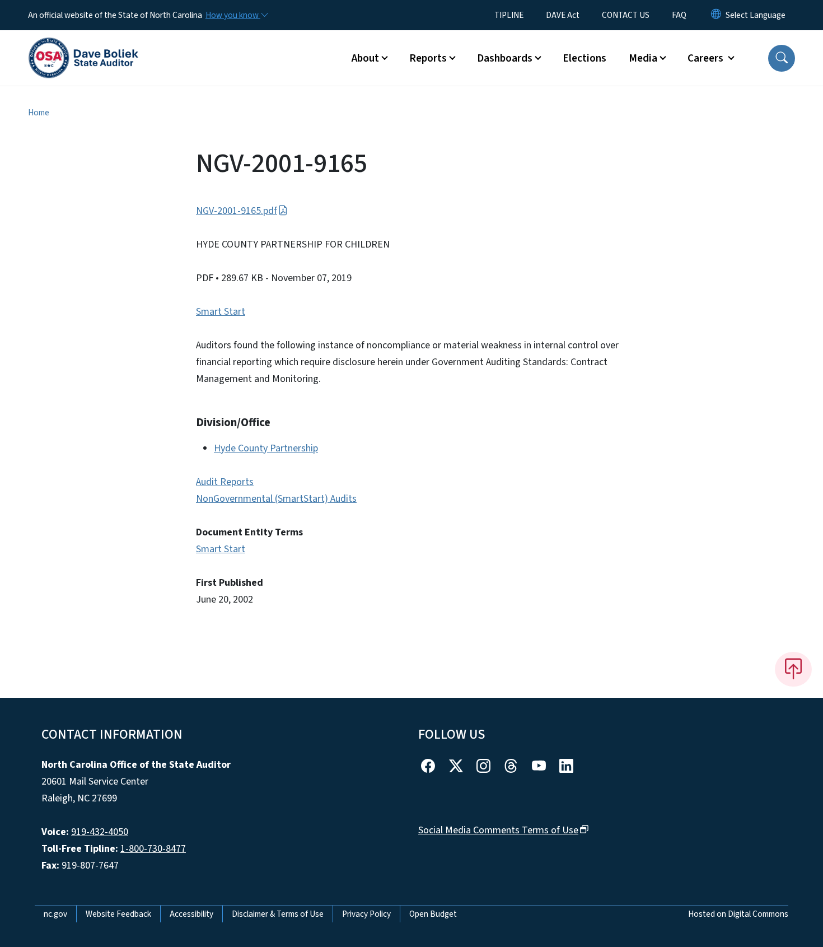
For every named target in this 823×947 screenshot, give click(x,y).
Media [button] (643, 58)
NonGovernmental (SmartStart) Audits (276, 499)
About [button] (365, 58)
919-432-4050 (99, 832)
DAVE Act (562, 15)
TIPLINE (508, 15)
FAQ (679, 15)
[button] (781, 58)
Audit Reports (225, 482)
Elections (584, 58)
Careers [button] (707, 58)
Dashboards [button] (504, 58)
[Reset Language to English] (716, 15)
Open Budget (433, 914)
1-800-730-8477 (153, 849)
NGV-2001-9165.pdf (236, 211)
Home (38, 112)
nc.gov (55, 914)
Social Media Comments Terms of (498, 830)
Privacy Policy (366, 914)
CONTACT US (625, 15)
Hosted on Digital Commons (738, 914)
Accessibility (191, 914)
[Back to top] (793, 669)
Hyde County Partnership (266, 448)
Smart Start (220, 312)
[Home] (83, 45)
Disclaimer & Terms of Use (278, 914)
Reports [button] (428, 58)
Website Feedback (118, 914)
